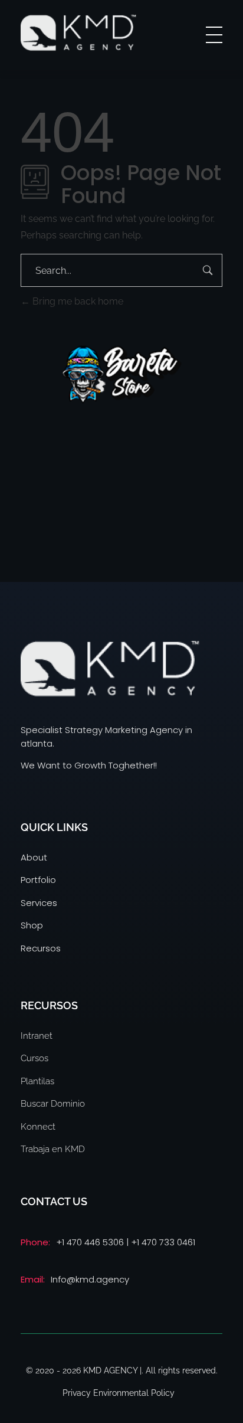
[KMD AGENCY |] (78, 33)
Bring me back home (76, 301)
